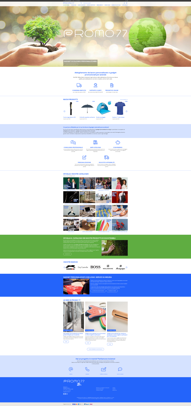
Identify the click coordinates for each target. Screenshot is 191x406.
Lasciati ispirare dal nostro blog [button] (95, 349)
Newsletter (115, 390)
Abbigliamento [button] (100, 5)
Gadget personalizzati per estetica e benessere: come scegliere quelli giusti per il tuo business (117, 335)
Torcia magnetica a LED (69, 117)
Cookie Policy (93, 398)
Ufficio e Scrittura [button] (91, 5)
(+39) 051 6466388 (67, 0)
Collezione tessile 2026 (120, 190)
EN (127, 0)
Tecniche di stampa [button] (112, 290)
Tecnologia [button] (73, 5)
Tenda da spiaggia (100, 117)
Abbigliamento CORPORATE (103, 190)
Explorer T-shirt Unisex (118, 117)
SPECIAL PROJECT (71, 231)
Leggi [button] (66, 341)
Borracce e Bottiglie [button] (116, 5)
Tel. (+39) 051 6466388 (67, 390)
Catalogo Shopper (71, 217)
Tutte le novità (123, 99)
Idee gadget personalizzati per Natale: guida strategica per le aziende (73, 334)
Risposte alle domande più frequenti (102, 387)
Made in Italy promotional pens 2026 (119, 231)
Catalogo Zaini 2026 (103, 204)
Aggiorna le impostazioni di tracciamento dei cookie (104, 398)
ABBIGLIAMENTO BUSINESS (71, 190)
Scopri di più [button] (67, 254)
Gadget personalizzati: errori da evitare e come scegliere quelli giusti (95, 334)
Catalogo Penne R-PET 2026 (103, 231)
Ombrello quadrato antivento (87, 117)
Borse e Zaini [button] (107, 5)
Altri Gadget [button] (125, 5)
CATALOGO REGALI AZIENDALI (87, 217)
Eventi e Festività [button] (81, 5)
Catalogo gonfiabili (103, 217)
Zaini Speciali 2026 (119, 204)
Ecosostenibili (66, 5)
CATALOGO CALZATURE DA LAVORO (71, 204)
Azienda (114, 387)
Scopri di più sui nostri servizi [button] (98, 290)
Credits (113, 397)
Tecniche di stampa (99, 390)
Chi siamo (78, 0)
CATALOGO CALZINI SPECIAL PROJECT (120, 217)
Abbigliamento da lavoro (87, 190)
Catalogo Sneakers (87, 204)
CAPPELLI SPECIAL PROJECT (87, 231)
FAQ (73, 0)
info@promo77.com (66, 391)
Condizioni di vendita (81, 398)
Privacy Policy (88, 398)
